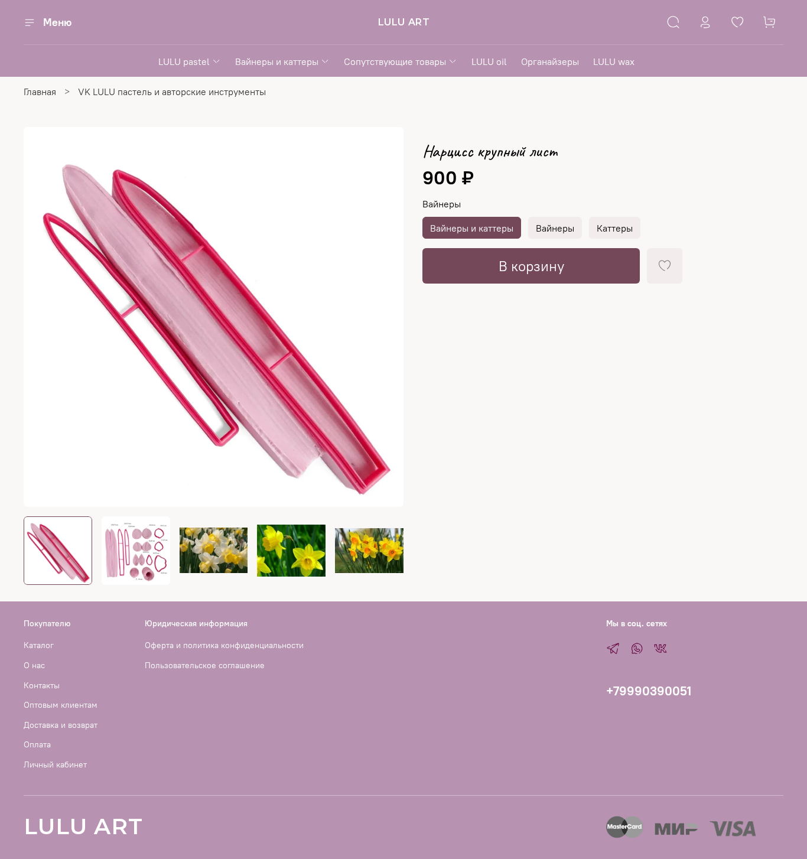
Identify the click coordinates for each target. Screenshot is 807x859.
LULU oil (489, 61)
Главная (40, 91)
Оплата (37, 744)
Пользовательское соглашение (205, 665)
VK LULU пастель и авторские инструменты (172, 91)
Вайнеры (441, 204)
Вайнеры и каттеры (276, 61)
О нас (34, 665)
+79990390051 (648, 691)
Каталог (39, 645)
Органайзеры (550, 61)
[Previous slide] (42, 317)
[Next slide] (384, 317)
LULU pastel (184, 61)
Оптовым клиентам (60, 704)
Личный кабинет (55, 764)
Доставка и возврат (60, 725)
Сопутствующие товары (395, 61)
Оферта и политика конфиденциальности (224, 645)
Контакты (42, 685)
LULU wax (613, 61)
